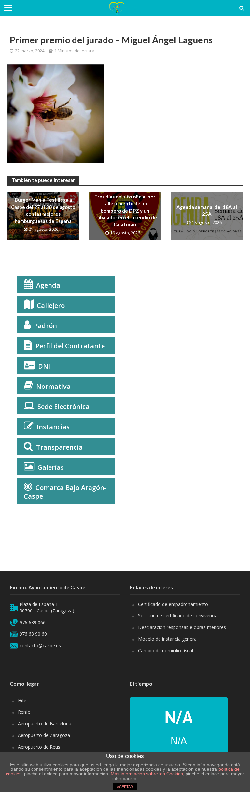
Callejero (51, 305)
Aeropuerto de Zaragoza (44, 735)
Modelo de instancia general (168, 639)
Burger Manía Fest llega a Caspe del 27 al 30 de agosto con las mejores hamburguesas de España (43, 210)
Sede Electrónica (63, 406)
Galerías (50, 467)
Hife (22, 700)
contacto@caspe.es (40, 645)
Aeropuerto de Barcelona (44, 724)
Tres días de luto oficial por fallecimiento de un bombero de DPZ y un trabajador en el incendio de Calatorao (125, 211)
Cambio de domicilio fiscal (165, 650)
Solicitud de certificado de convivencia (178, 615)
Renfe (24, 712)
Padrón (45, 325)
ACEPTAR (125, 787)
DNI (44, 366)
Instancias (53, 426)
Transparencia (59, 447)
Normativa (53, 386)
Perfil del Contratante (70, 345)
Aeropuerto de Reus (39, 747)
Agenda (48, 285)
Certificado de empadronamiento (173, 604)
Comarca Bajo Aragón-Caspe (65, 491)
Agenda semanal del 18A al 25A (206, 210)
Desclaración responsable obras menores (182, 627)
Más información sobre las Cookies (146, 773)
